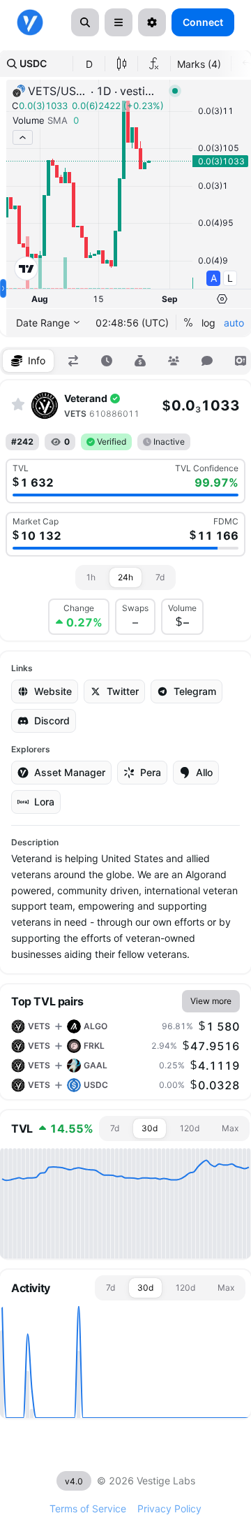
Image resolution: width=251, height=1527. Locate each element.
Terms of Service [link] (88, 1508)
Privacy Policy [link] (169, 1508)
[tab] (28, 361)
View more (210, 1001)
